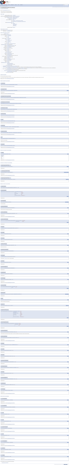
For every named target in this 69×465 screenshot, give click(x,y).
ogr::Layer (14, 70)
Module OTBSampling (6, 8)
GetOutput (8, 62)
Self (11, 15)
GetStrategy (8, 52)
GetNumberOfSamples (9, 54)
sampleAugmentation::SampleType (19, 20)
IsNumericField (8, 69)
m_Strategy (8, 39)
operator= (8, 72)
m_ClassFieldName (9, 35)
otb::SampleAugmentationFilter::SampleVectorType (7, 132)
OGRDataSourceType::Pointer (5, 103)
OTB (62, 464)
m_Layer (8, 36)
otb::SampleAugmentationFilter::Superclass (10, 145)
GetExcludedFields (9, 56)
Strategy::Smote (14, 25)
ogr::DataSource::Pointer (18, 191)
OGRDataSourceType (12, 43)
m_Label (8, 37)
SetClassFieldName (9, 46)
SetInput (8, 43)
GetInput (8, 44)
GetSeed (8, 61)
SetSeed (8, 60)
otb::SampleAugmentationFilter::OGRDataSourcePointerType (15, 103)
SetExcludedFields (9, 55)
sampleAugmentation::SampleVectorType (21, 21)
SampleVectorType (15, 21)
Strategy (14, 23)
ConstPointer (14, 15)
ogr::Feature (13, 69)
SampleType (14, 20)
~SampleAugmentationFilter (10, 64)
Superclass (14, 27)
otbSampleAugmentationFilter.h (6, 10)
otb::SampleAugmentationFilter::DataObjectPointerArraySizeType (19, 97)
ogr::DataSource (13, 45)
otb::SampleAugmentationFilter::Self (11, 138)
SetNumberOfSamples (9, 53)
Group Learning (1, 8)
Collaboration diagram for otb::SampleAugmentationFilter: (6, 12)
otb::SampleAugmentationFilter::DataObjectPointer (12, 90)
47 (4, 78)
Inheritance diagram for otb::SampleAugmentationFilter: (6, 11)
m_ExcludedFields (9, 38)
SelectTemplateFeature (9, 70)
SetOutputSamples (9, 45)
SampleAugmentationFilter (9, 22)
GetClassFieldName (9, 47)
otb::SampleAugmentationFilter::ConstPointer (12, 84)
